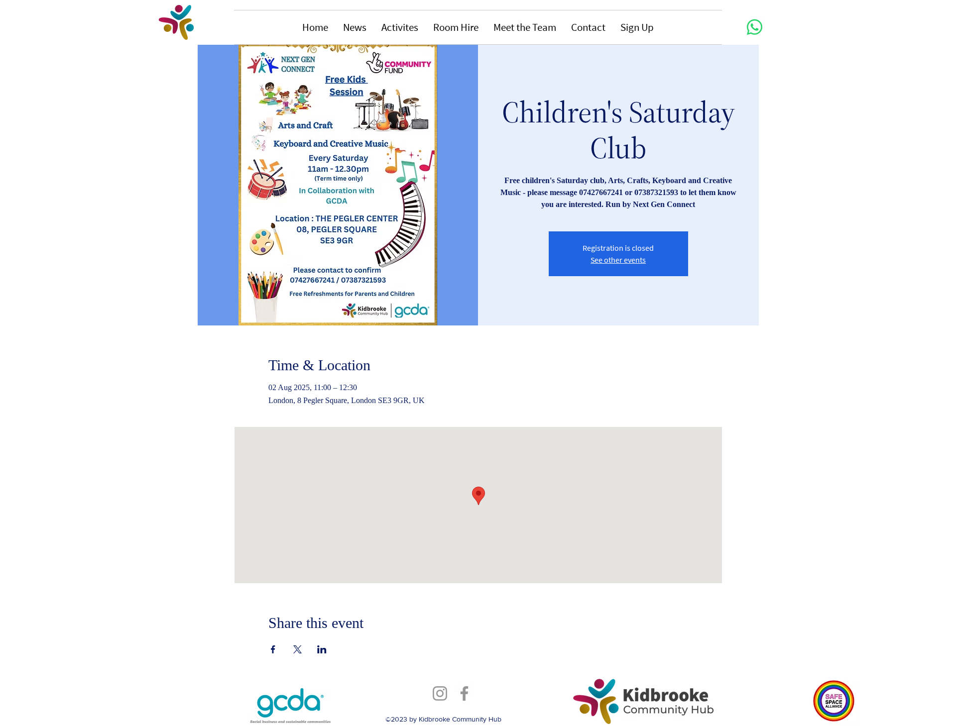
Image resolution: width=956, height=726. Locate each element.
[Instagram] (440, 693)
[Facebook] (464, 693)
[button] (355, 27)
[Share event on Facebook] (273, 649)
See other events (618, 260)
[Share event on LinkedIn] (322, 649)
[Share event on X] (297, 649)
